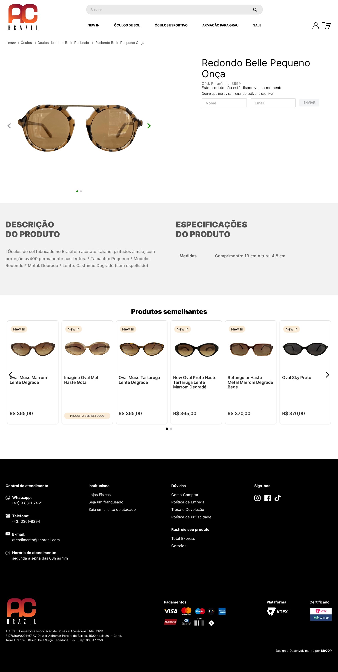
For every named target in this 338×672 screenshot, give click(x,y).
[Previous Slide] (10, 375)
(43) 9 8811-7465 (27, 503)
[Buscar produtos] (256, 9)
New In (93, 25)
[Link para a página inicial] (11, 42)
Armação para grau (220, 25)
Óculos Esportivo (171, 25)
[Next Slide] (327, 375)
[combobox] (174, 9)
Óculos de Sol (127, 25)
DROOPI (326, 650)
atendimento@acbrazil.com (36, 539)
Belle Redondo (77, 42)
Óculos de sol (48, 42)
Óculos (26, 42)
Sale (257, 25)
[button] (51, 330)
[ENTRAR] (315, 25)
